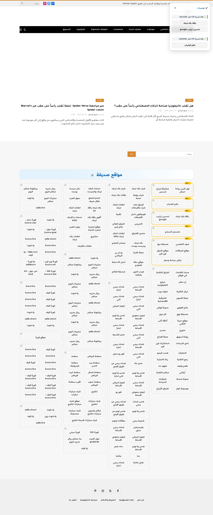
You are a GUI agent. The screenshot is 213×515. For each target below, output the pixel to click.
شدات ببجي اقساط (138, 288)
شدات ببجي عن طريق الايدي (118, 365)
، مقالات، (189, 100)
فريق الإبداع (182, 111)
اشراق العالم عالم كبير (119, 225)
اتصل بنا (73, 500)
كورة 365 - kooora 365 (50, 272)
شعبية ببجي (138, 420)
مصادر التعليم (118, 243)
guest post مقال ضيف (94, 199)
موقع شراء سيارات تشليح (74, 402)
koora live (30, 239)
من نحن (140, 500)
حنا (138, 456)
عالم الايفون (182, 307)
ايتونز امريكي (119, 306)
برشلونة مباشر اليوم (31, 190)
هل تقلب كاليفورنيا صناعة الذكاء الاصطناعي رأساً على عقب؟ (153, 106)
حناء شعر (118, 446)
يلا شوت (94, 258)
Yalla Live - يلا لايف (31, 253)
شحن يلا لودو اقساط (118, 317)
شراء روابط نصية (138, 196)
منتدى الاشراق (138, 233)
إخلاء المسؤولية (126, 500)
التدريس (138, 223)
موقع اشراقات (182, 250)
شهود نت (162, 366)
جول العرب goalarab (94, 440)
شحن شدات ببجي (138, 403)
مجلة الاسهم (182, 298)
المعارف (182, 353)
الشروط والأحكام (108, 500)
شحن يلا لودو (138, 411)
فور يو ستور (118, 353)
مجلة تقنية (138, 252)
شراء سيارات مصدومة (75, 412)
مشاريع (94, 236)
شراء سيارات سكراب (75, 393)
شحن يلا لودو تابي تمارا (118, 374)
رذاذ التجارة (162, 359)
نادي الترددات (182, 343)
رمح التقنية (182, 359)
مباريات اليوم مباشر (94, 266)
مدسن (163, 330)
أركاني (182, 372)
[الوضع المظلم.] (25, 29)
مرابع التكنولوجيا (163, 283)
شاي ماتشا (138, 462)
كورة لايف (50, 292)
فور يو (119, 392)
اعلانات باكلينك (85, 246)
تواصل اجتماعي (167, 30)
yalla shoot (74, 258)
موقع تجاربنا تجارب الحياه (94, 228)
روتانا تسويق (182, 336)
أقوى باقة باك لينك (94, 219)
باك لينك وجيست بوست (138, 244)
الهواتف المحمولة (99, 30)
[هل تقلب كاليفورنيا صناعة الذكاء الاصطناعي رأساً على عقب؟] (151, 78)
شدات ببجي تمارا (118, 288)
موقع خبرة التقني (182, 322)
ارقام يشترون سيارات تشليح (94, 412)
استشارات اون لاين (162, 345)
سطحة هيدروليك (74, 364)
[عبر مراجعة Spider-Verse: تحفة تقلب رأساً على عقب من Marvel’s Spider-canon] (62, 78)
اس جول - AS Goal (30, 272)
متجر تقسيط (119, 334)
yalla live (40, 207)
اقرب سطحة (75, 382)
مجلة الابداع (162, 336)
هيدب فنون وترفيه (138, 273)
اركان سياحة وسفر (172, 260)
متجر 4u (138, 363)
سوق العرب (74, 198)
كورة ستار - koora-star (30, 221)
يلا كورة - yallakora (31, 263)
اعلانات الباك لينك (119, 206)
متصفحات (118, 30)
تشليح (94, 391)
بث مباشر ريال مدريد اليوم (75, 440)
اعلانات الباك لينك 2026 (119, 235)
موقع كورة (40, 337)
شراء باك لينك (138, 188)
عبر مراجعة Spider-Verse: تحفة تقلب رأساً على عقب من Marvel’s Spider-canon (62, 108)
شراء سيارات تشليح (94, 402)
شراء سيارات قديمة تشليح (84, 420)
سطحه (74, 356)
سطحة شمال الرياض (94, 374)
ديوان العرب (74, 227)
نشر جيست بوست (74, 190)
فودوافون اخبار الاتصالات (138, 216)
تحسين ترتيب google (162, 218)
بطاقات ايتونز (118, 420)
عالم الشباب (172, 204)
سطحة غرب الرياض (74, 374)
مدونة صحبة (182, 379)
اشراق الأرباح (162, 388)
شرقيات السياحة (162, 380)
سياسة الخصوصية (88, 500)
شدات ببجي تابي (118, 298)
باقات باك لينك (118, 195)
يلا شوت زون (50, 416)
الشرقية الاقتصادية (163, 299)
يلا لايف (84, 448)
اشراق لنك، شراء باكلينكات (138, 206)
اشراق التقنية (162, 272)
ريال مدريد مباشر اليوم (50, 190)
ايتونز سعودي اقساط (138, 317)
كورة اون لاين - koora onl (50, 263)
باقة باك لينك (182, 216)
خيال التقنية (182, 291)
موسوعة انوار (182, 388)
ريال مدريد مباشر (94, 275)
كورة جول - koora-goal (50, 231)
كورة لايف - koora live (50, 377)
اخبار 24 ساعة (118, 262)
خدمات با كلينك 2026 (74, 219)
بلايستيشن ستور (138, 429)
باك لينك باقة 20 (94, 209)
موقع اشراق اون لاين (163, 252)
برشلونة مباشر (75, 264)
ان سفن (182, 282)
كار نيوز (162, 314)
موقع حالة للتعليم (138, 263)
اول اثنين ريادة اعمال (182, 190)
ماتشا (118, 456)
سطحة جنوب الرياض (94, 383)
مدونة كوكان (163, 307)
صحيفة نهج (182, 314)
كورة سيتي (74, 432)
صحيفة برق (162, 244)
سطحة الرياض (94, 356)
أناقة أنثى (162, 320)
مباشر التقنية (162, 372)
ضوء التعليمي (182, 244)
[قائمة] (21, 29)
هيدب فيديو (162, 353)
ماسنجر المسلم (172, 231)
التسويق (67, 30)
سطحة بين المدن (94, 364)
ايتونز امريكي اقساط (119, 384)
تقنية (118, 214)
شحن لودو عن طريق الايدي (118, 413)
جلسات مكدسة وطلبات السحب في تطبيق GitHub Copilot (148, 3)
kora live (30, 286)
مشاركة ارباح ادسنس (162, 190)
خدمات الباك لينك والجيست (94, 190)
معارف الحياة (135, 30)
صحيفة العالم (118, 271)
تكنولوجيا (81, 30)
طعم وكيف (182, 366)
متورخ (182, 330)
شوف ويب (163, 291)
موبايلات (151, 30)
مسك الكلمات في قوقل (182, 274)
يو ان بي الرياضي (118, 254)
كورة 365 (94, 432)
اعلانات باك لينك (74, 238)
